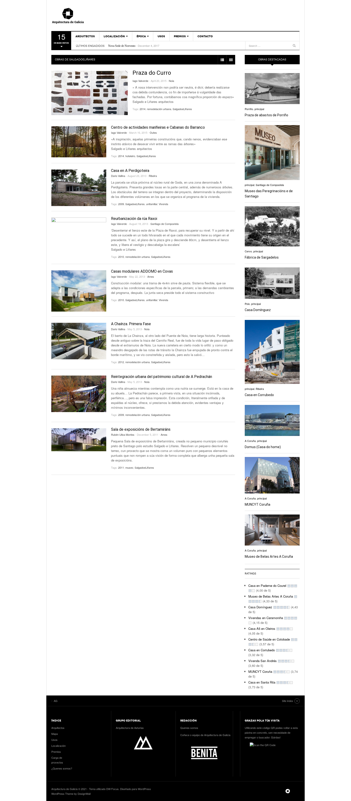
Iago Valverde (140, 81)
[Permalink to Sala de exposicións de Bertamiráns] (78, 439)
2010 (121, 257)
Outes (153, 132)
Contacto (205, 36)
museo (129, 467)
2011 (121, 467)
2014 (142, 109)
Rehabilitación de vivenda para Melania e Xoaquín (136, 46)
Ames (150, 276)
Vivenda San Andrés (262, 660)
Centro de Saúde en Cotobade (269, 639)
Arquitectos (85, 36)
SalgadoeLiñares (182, 109)
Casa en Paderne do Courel (267, 585)
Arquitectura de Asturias (130, 728)
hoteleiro (130, 156)
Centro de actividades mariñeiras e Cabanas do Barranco (158, 127)
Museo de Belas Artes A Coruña (269, 556)
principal (259, 109)
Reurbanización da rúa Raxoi (134, 218)
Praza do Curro (152, 72)
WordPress (144, 789)
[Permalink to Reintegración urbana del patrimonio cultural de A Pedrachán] (78, 394)
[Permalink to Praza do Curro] (89, 93)
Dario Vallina (118, 176)
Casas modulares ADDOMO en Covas (142, 271)
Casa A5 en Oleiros (261, 628)
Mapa (54, 734)
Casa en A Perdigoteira (130, 170)
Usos (161, 36)
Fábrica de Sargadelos (262, 257)
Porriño (249, 109)
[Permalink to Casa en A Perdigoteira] (78, 188)
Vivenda (163, 204)
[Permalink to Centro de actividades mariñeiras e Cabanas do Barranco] (78, 141)
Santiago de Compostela (164, 224)
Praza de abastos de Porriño (266, 115)
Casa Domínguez (258, 310)
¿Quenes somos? (61, 768)
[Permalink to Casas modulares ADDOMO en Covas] (78, 291)
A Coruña (250, 441)
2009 (121, 204)
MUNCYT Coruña (257, 504)
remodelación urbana (159, 109)
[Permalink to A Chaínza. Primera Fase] (78, 341)
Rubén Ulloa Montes (122, 434)
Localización (114, 36)
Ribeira (153, 176)
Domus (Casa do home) (263, 447)
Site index (287, 701)
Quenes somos (189, 728)
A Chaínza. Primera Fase (131, 324)
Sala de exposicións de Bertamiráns (140, 429)
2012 (121, 362)
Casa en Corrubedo (259, 395)
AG (78, 15)
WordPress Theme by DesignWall (70, 794)
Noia (171, 81)
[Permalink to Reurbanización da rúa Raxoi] (78, 235)
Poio (247, 304)
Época (141, 36)
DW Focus (112, 789)
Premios (180, 36)
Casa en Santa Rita (261, 682)
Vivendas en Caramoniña (265, 617)
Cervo (248, 251)
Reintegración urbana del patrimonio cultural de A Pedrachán (161, 376)
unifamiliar (151, 204)
